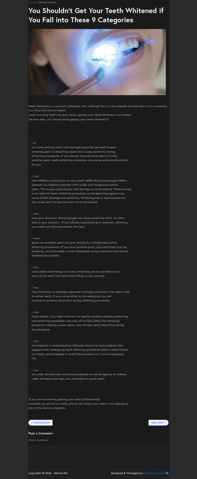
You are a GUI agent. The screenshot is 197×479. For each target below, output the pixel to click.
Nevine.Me (61, 473)
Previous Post (42, 422)
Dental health (47, 2)
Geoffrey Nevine (154, 473)
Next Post (157, 422)
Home (32, 2)
